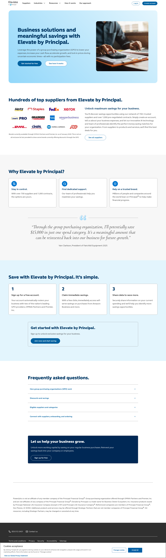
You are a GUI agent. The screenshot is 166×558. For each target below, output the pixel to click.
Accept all (135, 550)
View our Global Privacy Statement (16, 556)
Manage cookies (119, 550)
